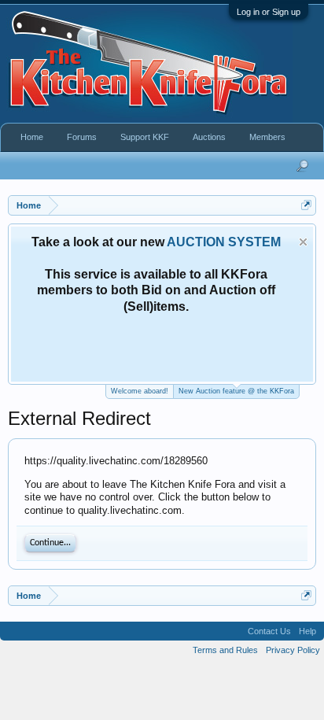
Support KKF (144, 137)
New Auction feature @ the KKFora (236, 391)
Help (307, 631)
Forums (82, 137)
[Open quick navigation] (306, 205)
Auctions (209, 137)
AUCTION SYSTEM (224, 242)
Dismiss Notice (303, 242)
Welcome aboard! (139, 391)
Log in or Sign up (268, 12)
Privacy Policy (293, 650)
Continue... (50, 543)
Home (31, 137)
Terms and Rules (225, 650)
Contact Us (269, 631)
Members (267, 137)
